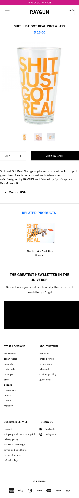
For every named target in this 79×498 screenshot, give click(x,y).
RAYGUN (41, 481)
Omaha (7, 395)
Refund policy (11, 460)
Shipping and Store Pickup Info (20, 434)
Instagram (50, 434)
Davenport (9, 374)
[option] (26, 137)
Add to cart (54, 155)
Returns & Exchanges (15, 444)
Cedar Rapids (10, 358)
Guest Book (45, 379)
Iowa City (8, 363)
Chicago (8, 384)
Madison (8, 405)
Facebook (49, 429)
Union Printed (47, 358)
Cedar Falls (9, 369)
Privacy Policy (11, 439)
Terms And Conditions (15, 449)
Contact (8, 429)
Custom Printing (48, 374)
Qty (7, 155)
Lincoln (7, 400)
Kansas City (10, 389)
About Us (44, 353)
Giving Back (46, 363)
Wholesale (45, 369)
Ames (7, 379)
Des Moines (10, 353)
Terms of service (12, 455)
